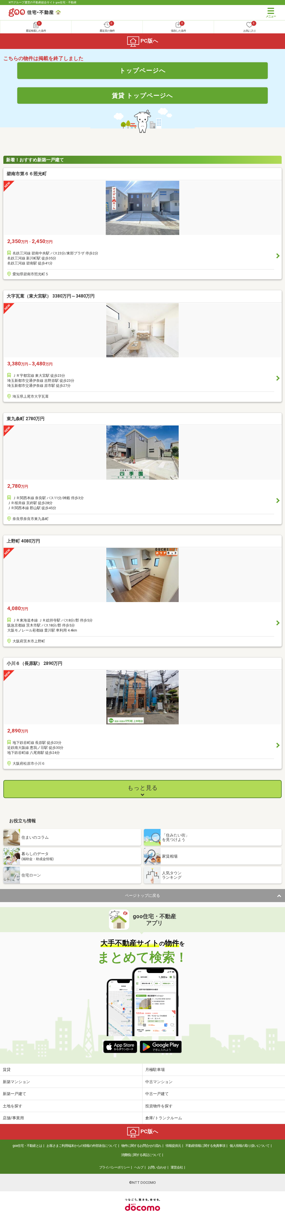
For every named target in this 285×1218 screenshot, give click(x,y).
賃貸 (7, 1069)
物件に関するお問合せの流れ (141, 1146)
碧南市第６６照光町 (27, 173)
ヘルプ (138, 1167)
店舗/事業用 (13, 1118)
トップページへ (142, 70)
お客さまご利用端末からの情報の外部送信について (81, 1146)
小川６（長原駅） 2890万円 (34, 663)
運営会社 (177, 1167)
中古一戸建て (157, 1093)
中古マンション (159, 1082)
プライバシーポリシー (114, 1167)
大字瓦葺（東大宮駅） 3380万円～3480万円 (51, 296)
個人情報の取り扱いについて (249, 1146)
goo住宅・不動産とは (27, 1146)
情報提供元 (173, 1146)
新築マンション (16, 1082)
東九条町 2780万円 (26, 418)
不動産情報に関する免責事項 (205, 1146)
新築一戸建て (14, 1093)
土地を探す (12, 1106)
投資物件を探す (159, 1106)
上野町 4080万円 (23, 541)
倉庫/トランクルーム (163, 1118)
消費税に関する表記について (141, 1155)
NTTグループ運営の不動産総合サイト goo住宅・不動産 (43, 2)
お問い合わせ (157, 1167)
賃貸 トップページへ (142, 95)
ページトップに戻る (142, 895)
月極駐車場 (155, 1069)
